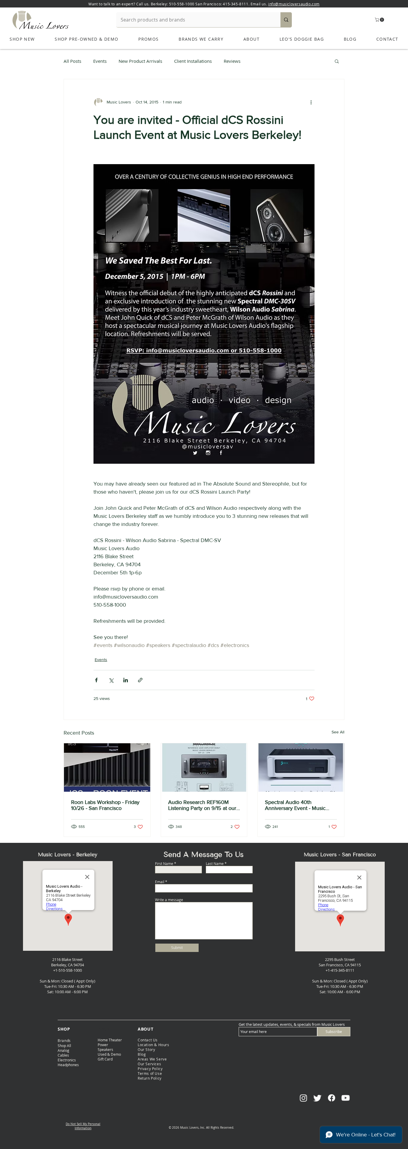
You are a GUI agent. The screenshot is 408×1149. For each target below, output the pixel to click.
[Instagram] (303, 1098)
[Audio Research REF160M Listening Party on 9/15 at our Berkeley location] (204, 767)
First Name (164, 863)
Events (100, 61)
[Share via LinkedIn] (125, 680)
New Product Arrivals (140, 61)
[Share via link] (140, 680)
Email (159, 882)
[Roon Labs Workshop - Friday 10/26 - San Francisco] (107, 767)
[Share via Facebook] (96, 680)
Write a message (169, 899)
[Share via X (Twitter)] (111, 680)
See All (338, 732)
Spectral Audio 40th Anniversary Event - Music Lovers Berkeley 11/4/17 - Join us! (298, 805)
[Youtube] (345, 1098)
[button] (380, 20)
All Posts (72, 61)
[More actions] (311, 102)
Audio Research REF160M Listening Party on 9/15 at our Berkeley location (202, 805)
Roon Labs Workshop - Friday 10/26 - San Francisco (105, 805)
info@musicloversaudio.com (294, 3)
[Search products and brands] (286, 19)
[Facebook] (331, 1098)
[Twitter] (317, 1098)
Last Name (215, 863)
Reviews (232, 61)
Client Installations (193, 61)
